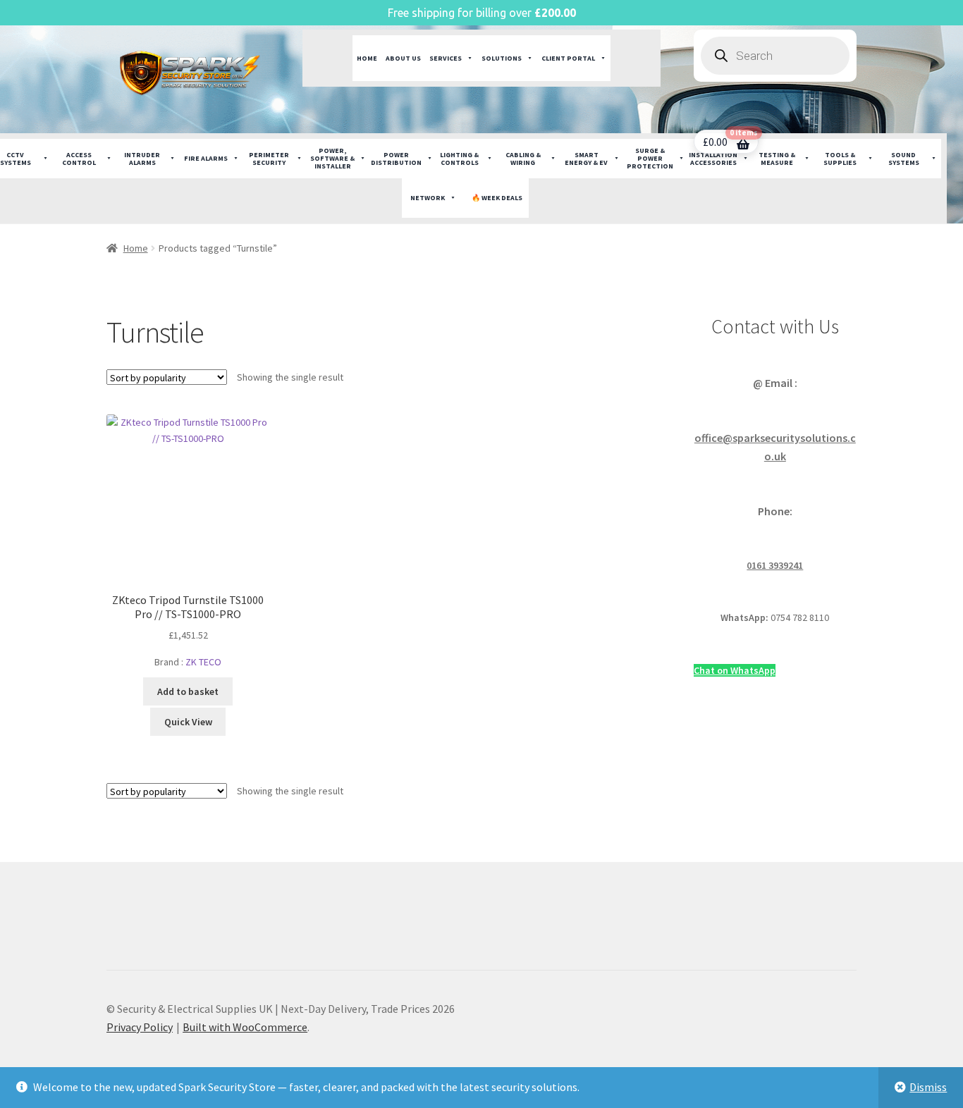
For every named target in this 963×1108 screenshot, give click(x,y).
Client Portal (568, 58)
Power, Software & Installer (332, 158)
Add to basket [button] (188, 691)
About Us (403, 58)
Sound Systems (903, 158)
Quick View (188, 721)
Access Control (79, 158)
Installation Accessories (713, 158)
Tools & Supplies (840, 158)
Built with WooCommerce (245, 1027)
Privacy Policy (139, 1027)
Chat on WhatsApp (734, 670)
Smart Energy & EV (586, 158)
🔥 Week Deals (497, 197)
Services (445, 58)
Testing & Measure (777, 158)
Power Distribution (396, 158)
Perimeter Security (269, 158)
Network (427, 197)
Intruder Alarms (142, 158)
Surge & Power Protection (650, 158)
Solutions (502, 58)
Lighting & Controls (459, 158)
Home (367, 58)
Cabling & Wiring (523, 158)
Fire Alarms (206, 158)
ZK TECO (203, 661)
